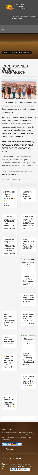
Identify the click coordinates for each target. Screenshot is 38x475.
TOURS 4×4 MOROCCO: (11, 103)
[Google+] (23, 458)
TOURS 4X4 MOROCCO (24, 467)
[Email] (19, 458)
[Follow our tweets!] (13, 458)
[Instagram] (16, 458)
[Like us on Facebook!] (10, 458)
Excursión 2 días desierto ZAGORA (10, 171)
